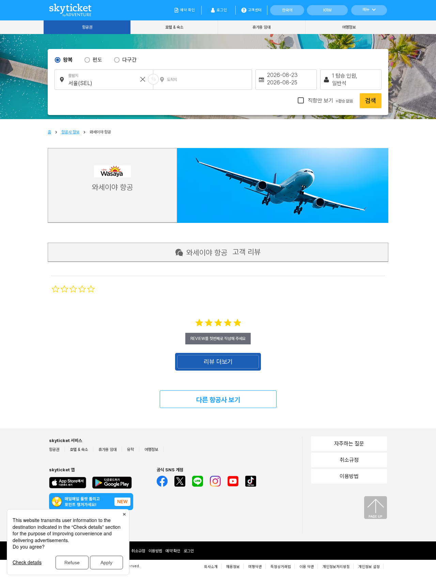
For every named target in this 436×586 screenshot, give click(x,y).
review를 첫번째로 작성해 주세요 (218, 338)
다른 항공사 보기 (218, 400)
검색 (370, 100)
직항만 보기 (330, 100)
